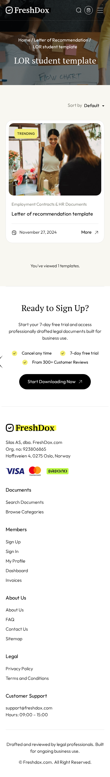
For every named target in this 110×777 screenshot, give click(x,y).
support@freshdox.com (29, 708)
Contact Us (17, 629)
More (86, 232)
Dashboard (17, 571)
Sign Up (13, 542)
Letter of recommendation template (52, 213)
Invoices (14, 580)
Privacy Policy (19, 669)
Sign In (12, 551)
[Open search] (79, 10)
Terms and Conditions (27, 678)
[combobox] (94, 106)
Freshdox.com (37, 762)
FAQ (10, 619)
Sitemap (14, 639)
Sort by (75, 105)
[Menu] (99, 10)
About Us (15, 610)
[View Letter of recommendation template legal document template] (55, 159)
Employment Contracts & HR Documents (49, 204)
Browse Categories (25, 512)
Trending (26, 133)
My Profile (15, 561)
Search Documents (25, 502)
